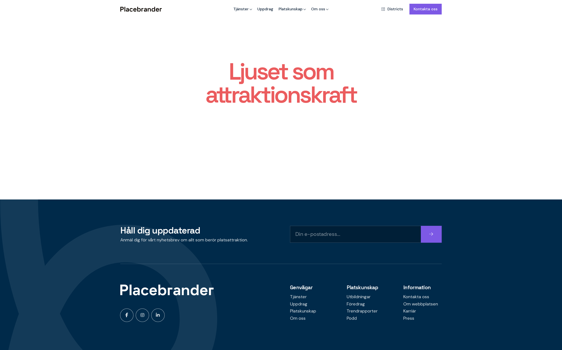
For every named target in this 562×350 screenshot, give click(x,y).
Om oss (318, 8)
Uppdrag (265, 8)
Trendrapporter (362, 311)
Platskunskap (291, 8)
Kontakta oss (426, 8)
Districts (395, 8)
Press (408, 318)
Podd (352, 318)
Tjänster (241, 8)
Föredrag (356, 304)
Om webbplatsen (420, 304)
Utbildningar (359, 297)
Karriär (409, 311)
